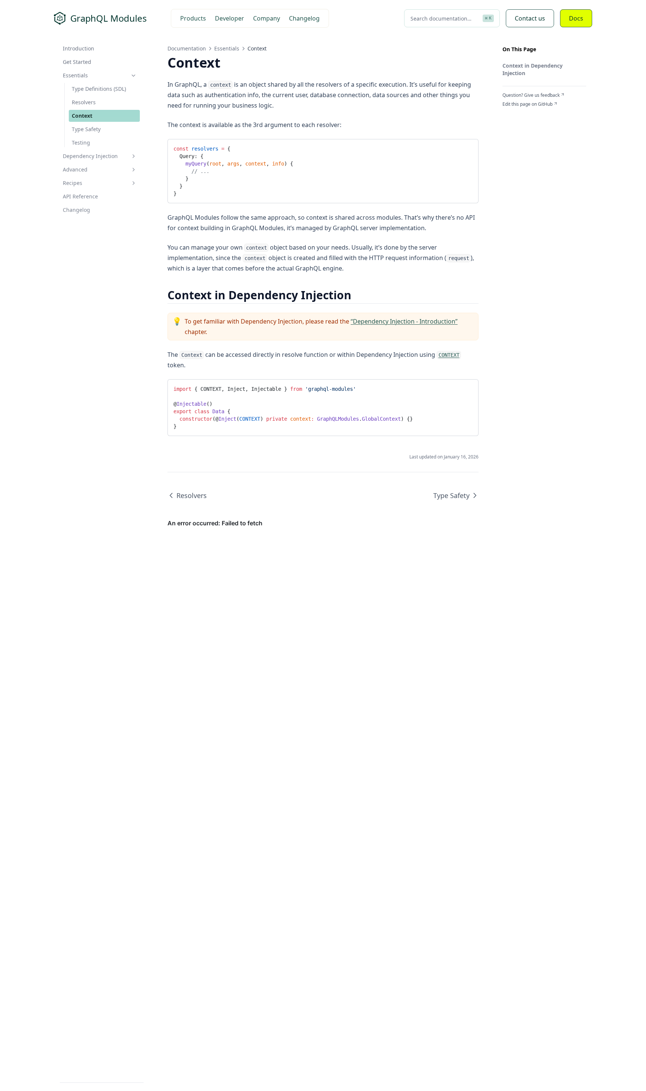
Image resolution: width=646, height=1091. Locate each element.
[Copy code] (467, 147)
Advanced (75, 169)
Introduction (78, 48)
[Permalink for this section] (358, 295)
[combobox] (452, 18)
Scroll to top (514, 113)
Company (266, 18)
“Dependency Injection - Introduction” (404, 321)
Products (193, 18)
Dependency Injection (90, 156)
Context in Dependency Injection (532, 69)
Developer (229, 18)
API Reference (80, 196)
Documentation (186, 48)
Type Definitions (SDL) (99, 88)
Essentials (75, 75)
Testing (81, 142)
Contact (530, 18)
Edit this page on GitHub (527, 104)
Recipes (72, 182)
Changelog (304, 18)
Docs (576, 18)
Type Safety (86, 129)
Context (82, 115)
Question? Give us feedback (531, 95)
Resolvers (84, 102)
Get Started (77, 61)
